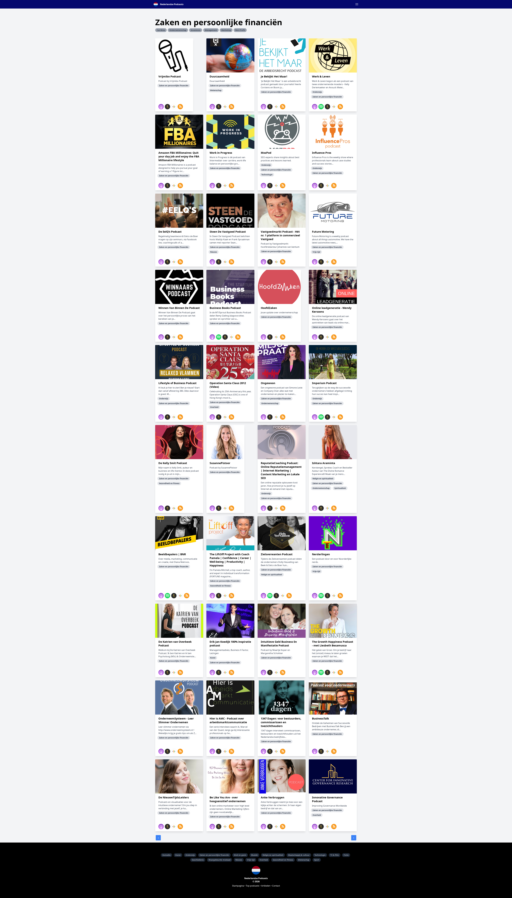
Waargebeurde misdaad (220, 860)
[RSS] (180, 106)
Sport (316, 860)
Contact (276, 885)
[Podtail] (167, 106)
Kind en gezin (240, 855)
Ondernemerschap (177, 30)
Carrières (161, 30)
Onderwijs (190, 855)
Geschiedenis (198, 860)
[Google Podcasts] (174, 106)
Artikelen (265, 885)
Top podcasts (252, 885)
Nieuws (238, 860)
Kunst (178, 855)
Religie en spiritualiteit (273, 855)
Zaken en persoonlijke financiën (214, 855)
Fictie (346, 855)
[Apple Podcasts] (161, 106)
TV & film (334, 855)
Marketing (226, 30)
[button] (356, 4)
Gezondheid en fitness (283, 860)
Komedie (166, 855)
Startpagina (238, 885)
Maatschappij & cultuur (299, 855)
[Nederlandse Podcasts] (256, 870)
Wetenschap (303, 860)
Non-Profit (240, 30)
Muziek (254, 855)
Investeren (196, 30)
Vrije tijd (251, 860)
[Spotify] (321, 106)
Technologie (319, 855)
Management (211, 30)
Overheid (263, 860)
